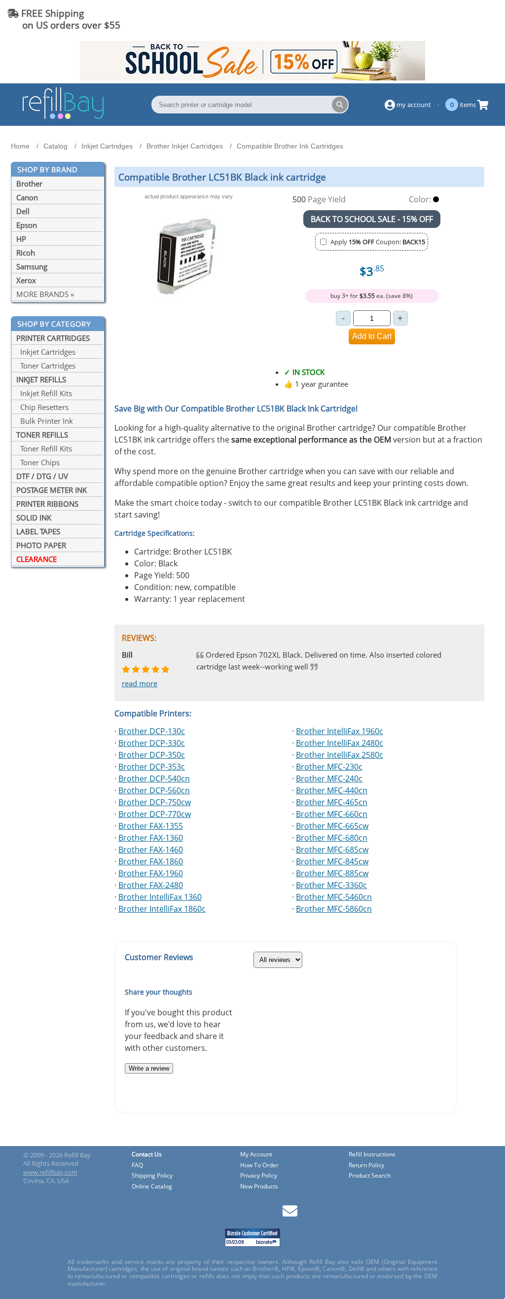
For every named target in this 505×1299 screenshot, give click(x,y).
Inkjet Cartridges (45, 352)
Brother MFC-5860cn (334, 908)
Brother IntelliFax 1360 (160, 896)
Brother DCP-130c (151, 731)
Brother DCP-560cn (154, 790)
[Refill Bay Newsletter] (290, 1214)
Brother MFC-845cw (332, 861)
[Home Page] (63, 117)
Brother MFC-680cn (331, 837)
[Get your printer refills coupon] (252, 77)
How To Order (259, 1165)
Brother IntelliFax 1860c (162, 908)
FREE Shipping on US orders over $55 (63, 19)
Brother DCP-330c (151, 743)
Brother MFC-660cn (331, 814)
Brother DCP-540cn (154, 778)
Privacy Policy (258, 1176)
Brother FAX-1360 (150, 837)
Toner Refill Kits (44, 448)
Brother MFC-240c (329, 778)
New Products (259, 1186)
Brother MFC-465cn (331, 802)
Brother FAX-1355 (150, 825)
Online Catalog (152, 1186)
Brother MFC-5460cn (334, 896)
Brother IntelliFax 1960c (339, 731)
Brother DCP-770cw (154, 814)
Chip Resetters (42, 407)
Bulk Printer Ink (44, 421)
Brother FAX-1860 (150, 861)
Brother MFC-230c (329, 766)
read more (139, 683)
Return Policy (366, 1165)
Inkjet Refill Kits (44, 393)
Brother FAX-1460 (150, 849)
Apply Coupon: (377, 241)
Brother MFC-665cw (332, 825)
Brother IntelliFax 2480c (339, 743)
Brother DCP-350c (151, 754)
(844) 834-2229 (462, 19)
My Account (256, 1154)
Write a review (149, 1068)
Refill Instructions (372, 1154)
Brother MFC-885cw (332, 873)
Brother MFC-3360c (331, 885)
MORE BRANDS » (45, 294)
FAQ (137, 1165)
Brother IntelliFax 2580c (339, 754)
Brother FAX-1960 (150, 873)
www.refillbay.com (50, 1172)
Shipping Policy (152, 1176)
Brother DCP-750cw (154, 802)
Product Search (370, 1176)
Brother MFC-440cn (331, 790)
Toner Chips (38, 462)
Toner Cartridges (45, 366)
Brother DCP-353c (151, 766)
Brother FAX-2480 (150, 885)
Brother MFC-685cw (332, 849)
